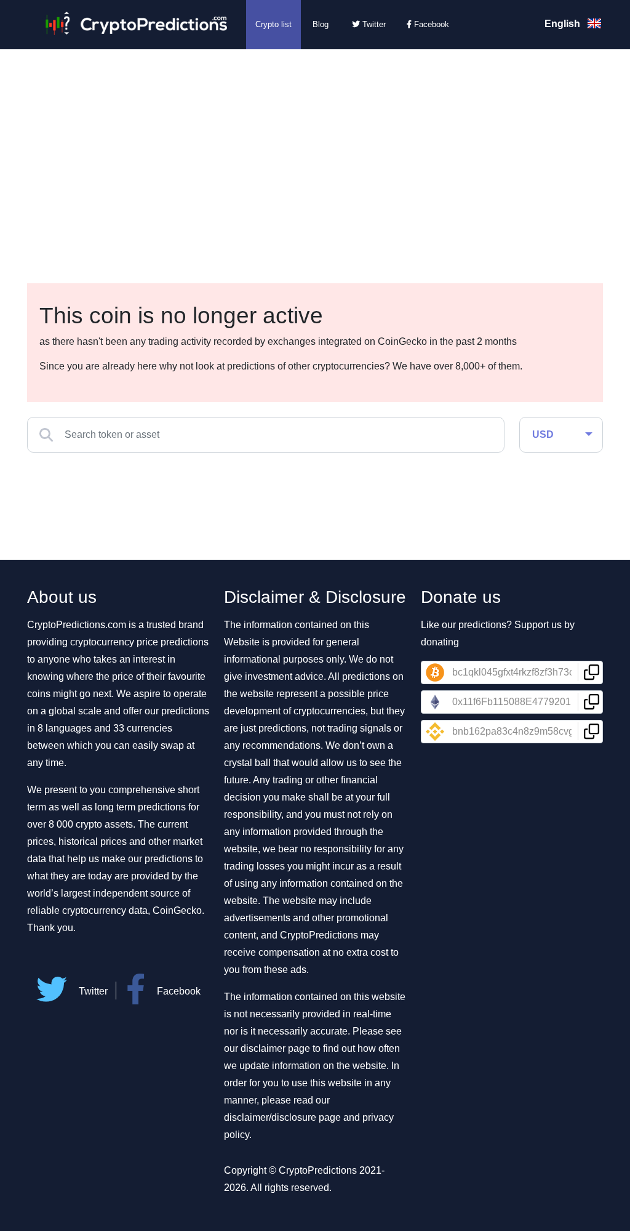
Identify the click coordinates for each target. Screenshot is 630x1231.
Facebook (430, 24)
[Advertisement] (315, 141)
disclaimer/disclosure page (282, 1117)
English (563, 23)
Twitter (373, 24)
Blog (321, 24)
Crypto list (273, 24)
